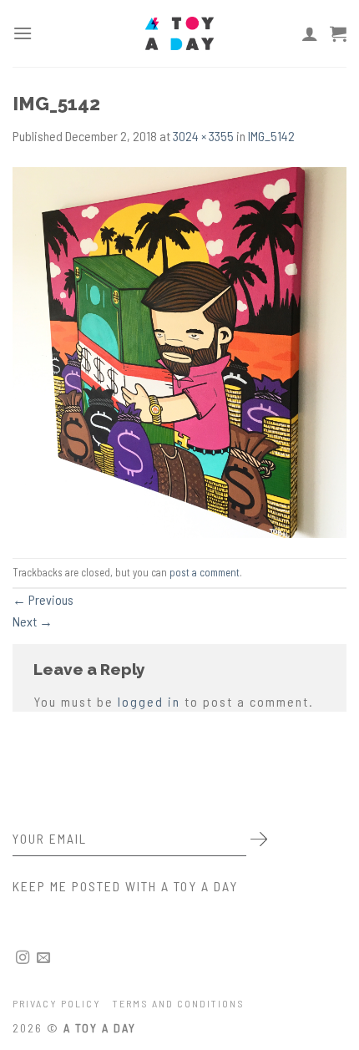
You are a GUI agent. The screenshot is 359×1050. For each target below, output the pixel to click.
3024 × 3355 (203, 136)
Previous (43, 599)
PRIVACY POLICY (57, 1003)
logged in (149, 701)
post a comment (204, 572)
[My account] (309, 33)
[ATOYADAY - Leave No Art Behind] (179, 33)
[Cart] (338, 33)
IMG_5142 (271, 136)
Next (33, 621)
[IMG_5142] (179, 350)
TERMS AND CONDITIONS (179, 1003)
